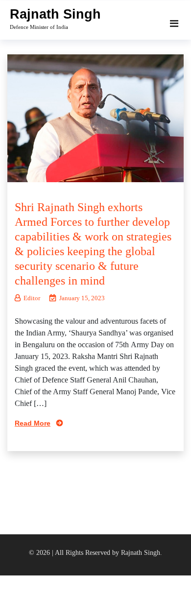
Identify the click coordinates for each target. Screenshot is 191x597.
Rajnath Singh (55, 14)
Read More (32, 423)
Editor (32, 298)
